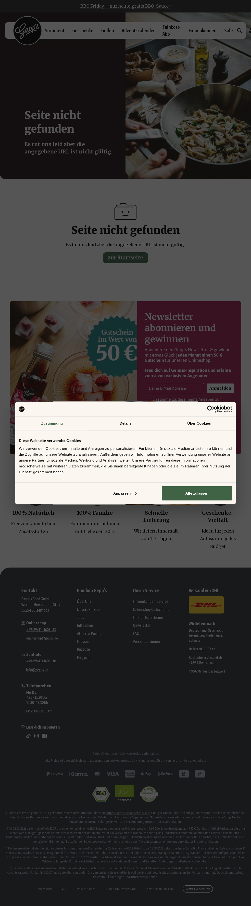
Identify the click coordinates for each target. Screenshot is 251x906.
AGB (64, 889)
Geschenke (82, 30)
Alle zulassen (196, 493)
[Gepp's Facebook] (44, 736)
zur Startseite (125, 258)
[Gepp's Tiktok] (28, 736)
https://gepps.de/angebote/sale (128, 813)
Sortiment (54, 30)
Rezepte (83, 649)
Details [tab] (126, 423)
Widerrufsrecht (87, 889)
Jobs (80, 617)
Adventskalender (138, 30)
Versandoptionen (146, 641)
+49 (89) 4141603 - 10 (41, 661)
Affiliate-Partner (90, 633)
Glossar (83, 641)
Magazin (83, 657)
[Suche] (239, 30)
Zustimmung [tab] (52, 423)
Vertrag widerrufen (198, 889)
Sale (228, 30)
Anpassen (122, 493)
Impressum (45, 889)
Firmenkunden (202, 30)
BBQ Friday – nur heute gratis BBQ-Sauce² (125, 6)
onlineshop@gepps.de (42, 638)
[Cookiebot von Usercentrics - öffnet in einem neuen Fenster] (210, 409)
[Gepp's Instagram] (36, 736)
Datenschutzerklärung (121, 889)
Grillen (107, 30)
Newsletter (142, 625)
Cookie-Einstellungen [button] (159, 889)
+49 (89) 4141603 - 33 (41, 629)
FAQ (136, 633)
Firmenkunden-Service (150, 601)
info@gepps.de (37, 669)
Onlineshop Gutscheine (151, 609)
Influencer (85, 625)
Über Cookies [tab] (199, 423)
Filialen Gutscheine (148, 617)
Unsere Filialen (88, 609)
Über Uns (84, 601)
